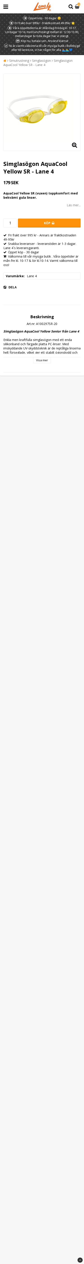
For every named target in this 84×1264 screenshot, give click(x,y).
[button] (78, 6)
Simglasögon (41, 60)
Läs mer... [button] (74, 205)
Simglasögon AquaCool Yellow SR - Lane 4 (38, 62)
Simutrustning (19, 60)
